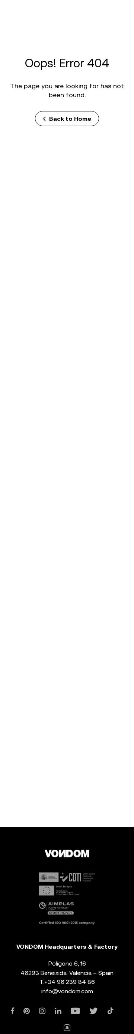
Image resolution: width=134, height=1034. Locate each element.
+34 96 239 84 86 (69, 982)
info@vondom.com (67, 991)
